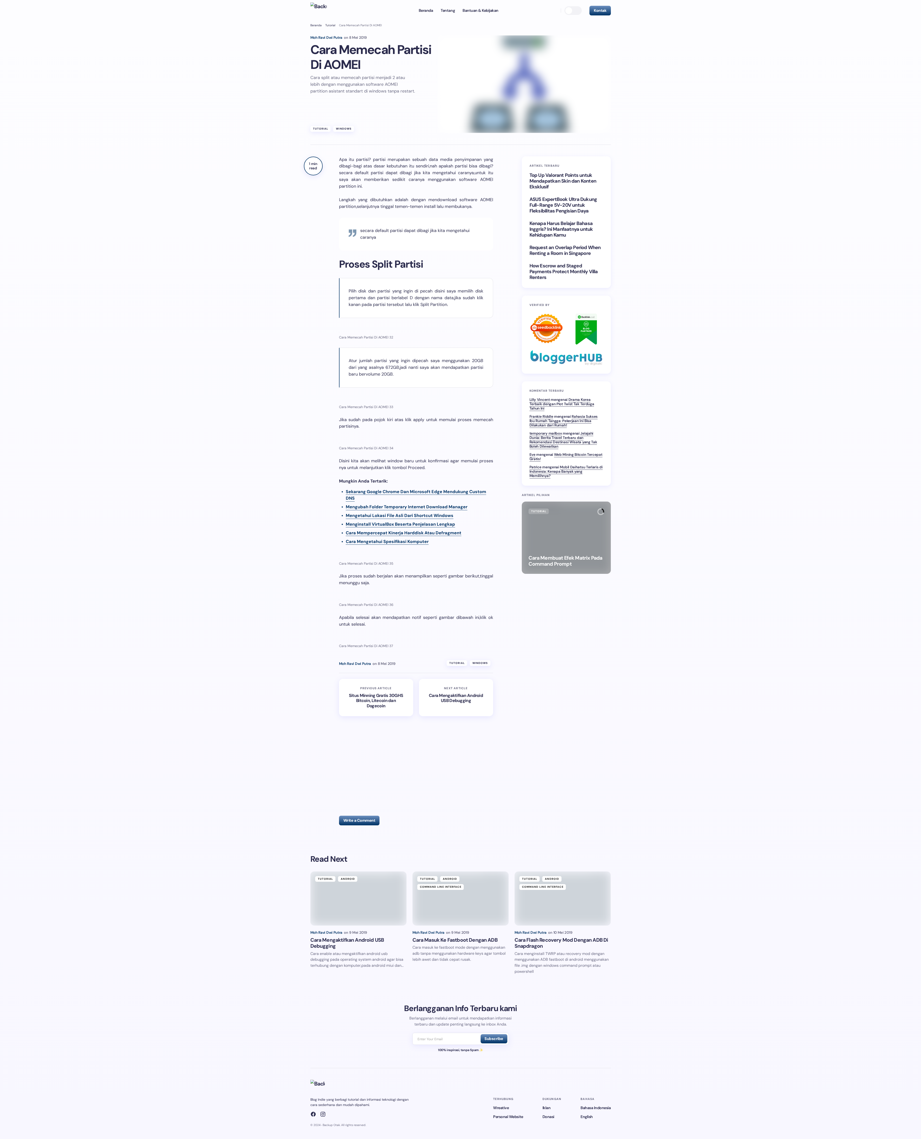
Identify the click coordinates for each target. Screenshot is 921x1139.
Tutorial (330, 25)
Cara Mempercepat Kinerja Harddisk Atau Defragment (403, 533)
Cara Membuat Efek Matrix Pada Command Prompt (565, 561)
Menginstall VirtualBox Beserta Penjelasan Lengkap (400, 524)
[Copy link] (313, 218)
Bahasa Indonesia (596, 1107)
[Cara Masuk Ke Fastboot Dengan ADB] (460, 898)
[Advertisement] (418, 761)
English (587, 1116)
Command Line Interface (440, 886)
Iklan (546, 1107)
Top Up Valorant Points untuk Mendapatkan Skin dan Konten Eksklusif (562, 181)
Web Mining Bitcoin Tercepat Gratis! (565, 456)
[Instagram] (323, 1114)
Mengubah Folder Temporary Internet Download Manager (406, 507)
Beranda (316, 25)
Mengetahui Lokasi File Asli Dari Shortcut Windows (399, 515)
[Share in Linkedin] (313, 207)
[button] (555, 10)
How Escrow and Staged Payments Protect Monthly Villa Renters (563, 271)
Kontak (600, 10)
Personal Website (508, 1116)
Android (348, 879)
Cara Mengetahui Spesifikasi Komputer (387, 541)
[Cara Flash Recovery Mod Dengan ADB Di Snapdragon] (563, 898)
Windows (344, 128)
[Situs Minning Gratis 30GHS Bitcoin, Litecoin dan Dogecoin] (376, 697)
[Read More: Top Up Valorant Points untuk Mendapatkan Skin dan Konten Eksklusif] (566, 538)
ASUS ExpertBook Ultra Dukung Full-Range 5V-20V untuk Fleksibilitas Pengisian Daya (563, 205)
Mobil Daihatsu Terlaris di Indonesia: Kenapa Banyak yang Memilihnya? (566, 471)
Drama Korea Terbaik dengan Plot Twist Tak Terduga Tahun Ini (561, 404)
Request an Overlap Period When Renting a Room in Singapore (565, 250)
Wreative (501, 1107)
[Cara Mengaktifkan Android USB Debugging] (456, 697)
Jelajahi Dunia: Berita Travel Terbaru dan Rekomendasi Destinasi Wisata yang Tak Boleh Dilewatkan (563, 440)
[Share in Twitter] (313, 186)
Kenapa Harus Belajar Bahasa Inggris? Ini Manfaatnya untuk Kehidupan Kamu (561, 229)
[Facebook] (313, 1114)
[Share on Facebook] (313, 197)
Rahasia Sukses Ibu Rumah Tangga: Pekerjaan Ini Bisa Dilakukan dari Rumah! (563, 421)
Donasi (548, 1116)
